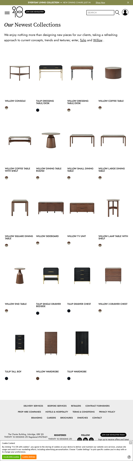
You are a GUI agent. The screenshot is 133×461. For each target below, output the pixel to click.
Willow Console (15, 101)
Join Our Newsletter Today (113, 435)
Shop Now (100, 2)
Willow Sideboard (47, 236)
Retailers (76, 405)
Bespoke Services (57, 405)
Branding (36, 417)
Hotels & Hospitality (56, 411)
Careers (51, 417)
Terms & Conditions (84, 411)
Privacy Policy (107, 411)
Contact (97, 417)
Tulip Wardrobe (77, 371)
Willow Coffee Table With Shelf (17, 170)
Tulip (83, 40)
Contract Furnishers (97, 405)
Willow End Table (16, 304)
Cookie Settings (28, 457)
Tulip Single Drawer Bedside (48, 305)
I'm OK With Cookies (11, 457)
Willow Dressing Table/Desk (77, 102)
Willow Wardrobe (47, 371)
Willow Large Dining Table (111, 170)
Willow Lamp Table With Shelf (113, 237)
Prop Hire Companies (29, 411)
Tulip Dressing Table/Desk (45, 102)
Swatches (82, 417)
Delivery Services (33, 405)
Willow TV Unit (76, 236)
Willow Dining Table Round (48, 170)
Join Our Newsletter (35, 12)
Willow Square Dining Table (19, 237)
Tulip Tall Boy (13, 371)
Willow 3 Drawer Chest (112, 304)
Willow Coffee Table (111, 101)
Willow (97, 40)
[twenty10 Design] (17, 11)
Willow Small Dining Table (80, 170)
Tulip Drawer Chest (79, 304)
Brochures (66, 417)
